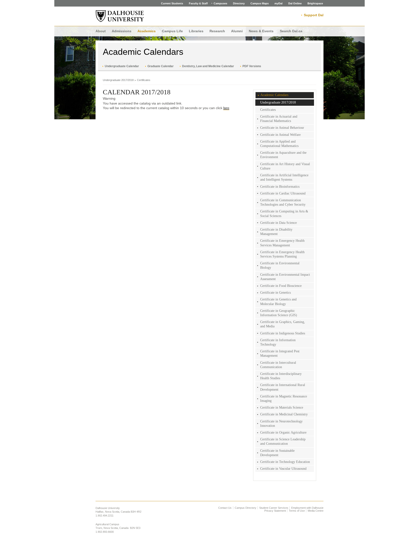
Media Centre (315, 510)
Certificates (143, 80)
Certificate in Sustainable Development (277, 453)
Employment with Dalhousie (307, 507)
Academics (146, 31)
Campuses (220, 3)
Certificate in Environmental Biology (279, 265)
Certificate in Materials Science (281, 407)
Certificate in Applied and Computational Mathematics (279, 144)
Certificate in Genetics (275, 292)
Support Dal (313, 15)
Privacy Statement (275, 510)
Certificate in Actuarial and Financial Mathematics (278, 119)
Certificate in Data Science (278, 223)
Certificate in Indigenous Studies (282, 333)
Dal (278, 3)
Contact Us (225, 507)
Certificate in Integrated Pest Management (279, 353)
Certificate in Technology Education (285, 462)
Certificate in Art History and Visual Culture (285, 166)
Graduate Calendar (160, 66)
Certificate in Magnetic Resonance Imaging (283, 399)
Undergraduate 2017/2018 (118, 80)
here (226, 108)
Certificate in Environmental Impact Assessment (285, 277)
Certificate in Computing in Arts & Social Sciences (284, 214)
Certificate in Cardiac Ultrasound (283, 193)
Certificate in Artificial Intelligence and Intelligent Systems (284, 177)
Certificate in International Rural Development (282, 387)
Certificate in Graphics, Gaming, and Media (282, 324)
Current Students (172, 3)
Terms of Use (297, 510)
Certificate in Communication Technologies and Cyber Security (283, 202)
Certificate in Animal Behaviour (282, 127)
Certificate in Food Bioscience (281, 286)
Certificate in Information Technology (278, 342)
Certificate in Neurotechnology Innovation (281, 424)
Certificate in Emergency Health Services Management (282, 243)
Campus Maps (259, 3)
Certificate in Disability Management (276, 232)
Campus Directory (245, 507)
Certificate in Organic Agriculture (283, 432)
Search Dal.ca (291, 31)
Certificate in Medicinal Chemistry (284, 414)
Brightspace (315, 3)
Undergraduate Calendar (122, 66)
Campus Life (172, 31)
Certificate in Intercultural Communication (278, 365)
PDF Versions (251, 66)
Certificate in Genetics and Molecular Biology (278, 302)
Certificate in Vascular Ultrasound (283, 468)
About (101, 31)
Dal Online (295, 3)
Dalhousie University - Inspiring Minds (120, 16)
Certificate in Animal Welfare (280, 135)
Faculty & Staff (198, 3)
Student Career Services (273, 507)
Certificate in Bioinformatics (279, 186)
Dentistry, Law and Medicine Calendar (208, 66)
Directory (239, 3)
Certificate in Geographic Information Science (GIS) (278, 313)
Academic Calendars (143, 52)
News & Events (261, 31)
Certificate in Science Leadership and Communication (283, 441)
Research (217, 31)
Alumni (237, 31)
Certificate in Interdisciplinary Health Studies (281, 376)
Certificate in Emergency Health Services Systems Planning (282, 254)
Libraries (196, 31)
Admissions (121, 31)
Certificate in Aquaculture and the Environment (283, 155)
